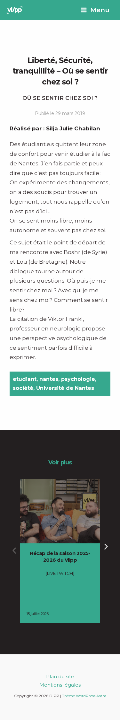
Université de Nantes (65, 388)
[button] (14, 551)
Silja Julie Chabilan (73, 128)
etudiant (24, 379)
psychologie (78, 379)
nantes (48, 379)
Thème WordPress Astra (84, 695)
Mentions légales (60, 685)
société (23, 388)
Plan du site (60, 676)
